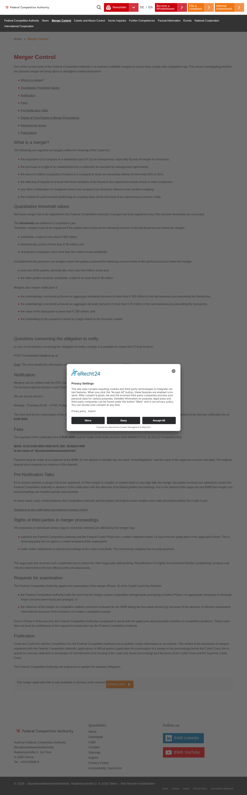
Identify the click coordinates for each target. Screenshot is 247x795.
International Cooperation (19, 26)
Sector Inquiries (117, 20)
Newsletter (119, 7)
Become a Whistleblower (165, 7)
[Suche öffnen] (100, 7)
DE (142, 7)
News (45, 20)
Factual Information (169, 20)
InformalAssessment (224, 7)
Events (187, 20)
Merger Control (61, 20)
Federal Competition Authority (21, 20)
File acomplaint (195, 7)
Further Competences (142, 20)
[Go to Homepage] (27, 7)
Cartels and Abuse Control (89, 20)
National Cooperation (207, 20)
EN (150, 7)
